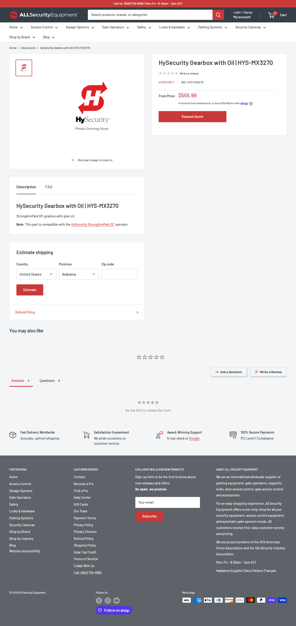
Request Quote (192, 117)
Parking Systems (210, 27)
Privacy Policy (83, 525)
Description (26, 186)
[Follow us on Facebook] (99, 600)
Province (65, 264)
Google (194, 438)
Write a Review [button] (271, 372)
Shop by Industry (21, 539)
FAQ (48, 186)
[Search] (218, 15)
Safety (141, 27)
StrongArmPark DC (101, 224)
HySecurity (166, 82)
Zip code (108, 264)
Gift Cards (81, 504)
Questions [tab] (47, 380)
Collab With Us (84, 566)
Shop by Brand (19, 37)
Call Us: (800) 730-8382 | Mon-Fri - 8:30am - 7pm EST (148, 3)
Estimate (29, 290)
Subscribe (149, 516)
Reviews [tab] (18, 380)
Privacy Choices (85, 532)
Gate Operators (113, 27)
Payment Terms (85, 518)
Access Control (42, 27)
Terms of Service (86, 559)
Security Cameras (248, 27)
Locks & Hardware (172, 27)
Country (22, 264)
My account (242, 17)
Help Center (82, 497)
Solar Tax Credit (85, 552)
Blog (46, 37)
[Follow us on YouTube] (116, 600)
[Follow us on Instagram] (108, 600)
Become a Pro (84, 484)
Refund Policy (25, 312)
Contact (79, 477)
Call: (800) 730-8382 (88, 573)
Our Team (80, 511)
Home (13, 27)
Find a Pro (81, 491)
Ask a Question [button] (231, 372)
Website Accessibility (24, 551)
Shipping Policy (85, 545)
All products (28, 47)
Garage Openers (77, 27)
